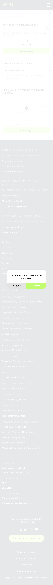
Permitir (36, 285)
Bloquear (17, 285)
